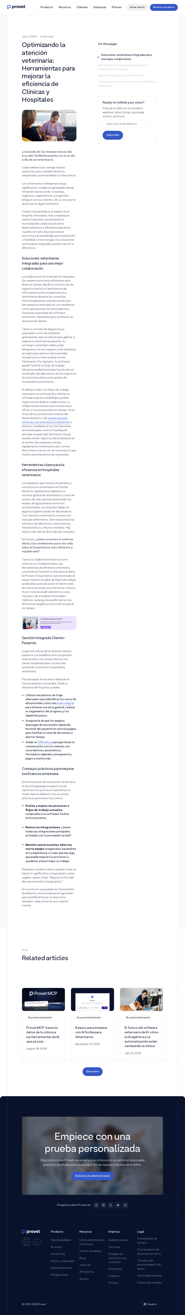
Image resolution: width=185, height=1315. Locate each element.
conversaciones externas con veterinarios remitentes (46, 420)
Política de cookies (149, 1283)
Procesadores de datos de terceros (149, 1252)
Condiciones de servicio (147, 1241)
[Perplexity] (111, 1205)
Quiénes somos (118, 1240)
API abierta (86, 1272)
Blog (82, 1258)
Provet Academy (90, 1251)
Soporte (85, 1265)
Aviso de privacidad (149, 1276)
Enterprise (115, 1269)
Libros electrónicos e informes (92, 1242)
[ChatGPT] (96, 1205)
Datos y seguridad (62, 1261)
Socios (84, 1279)
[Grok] (125, 1205)
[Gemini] (118, 1205)
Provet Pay (58, 1254)
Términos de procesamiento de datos (149, 1265)
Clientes (114, 1276)
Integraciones (59, 1275)
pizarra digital (65, 703)
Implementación (61, 1268)
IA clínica (56, 1247)
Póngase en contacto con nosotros (117, 1258)
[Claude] (103, 1205)
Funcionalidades (61, 1240)
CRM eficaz (45, 742)
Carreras (114, 1247)
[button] (46, 7)
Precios (113, 1283)
